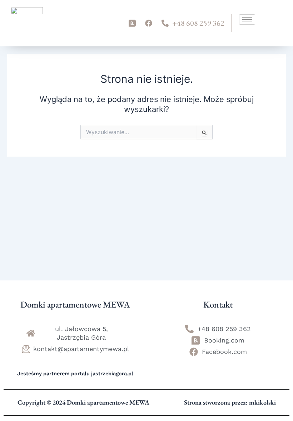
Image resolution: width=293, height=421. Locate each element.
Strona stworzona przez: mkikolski (230, 402)
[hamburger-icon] (247, 19)
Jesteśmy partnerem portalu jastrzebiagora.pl (75, 373)
